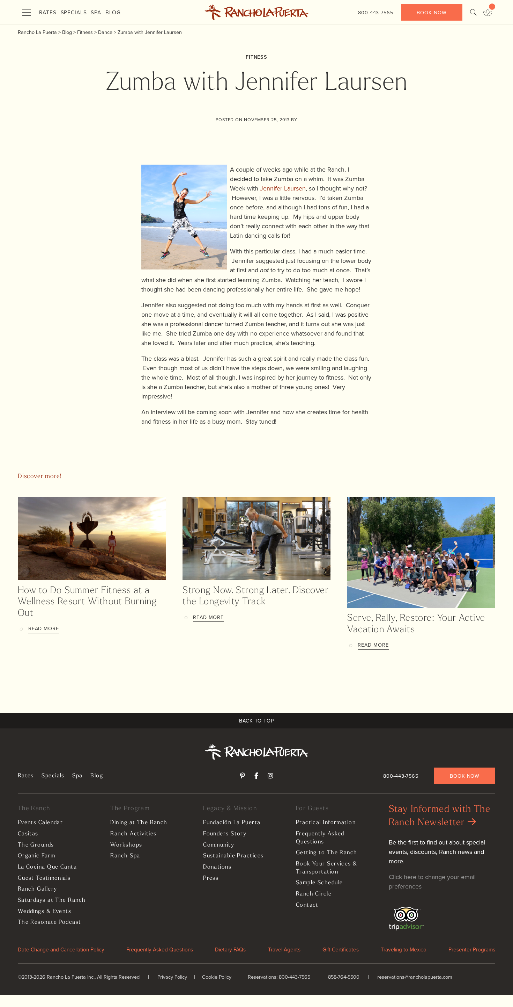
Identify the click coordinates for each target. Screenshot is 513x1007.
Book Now (431, 12)
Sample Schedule (319, 883)
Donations (217, 867)
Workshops (126, 845)
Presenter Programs (471, 949)
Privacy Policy (172, 976)
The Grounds (36, 845)
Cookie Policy (216, 976)
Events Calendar (40, 823)
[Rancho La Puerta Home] (256, 12)
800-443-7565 (375, 12)
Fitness (256, 56)
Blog (113, 12)
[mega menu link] (26, 12)
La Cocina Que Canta (47, 867)
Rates (48, 12)
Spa (96, 12)
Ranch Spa (125, 856)
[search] (473, 12)
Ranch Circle (314, 894)
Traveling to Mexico (403, 949)
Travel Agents (284, 949)
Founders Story (224, 834)
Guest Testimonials (44, 878)
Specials (74, 12)
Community (218, 845)
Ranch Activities (133, 834)
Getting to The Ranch (326, 853)
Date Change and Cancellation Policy (61, 949)
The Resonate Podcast (49, 922)
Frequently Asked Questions (320, 838)
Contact (307, 905)
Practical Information (326, 823)
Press (210, 878)
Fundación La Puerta (231, 823)
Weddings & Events (44, 911)
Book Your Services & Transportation (326, 868)
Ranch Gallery (37, 889)
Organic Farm (36, 856)
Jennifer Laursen (283, 188)
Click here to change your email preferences (432, 881)
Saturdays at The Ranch (52, 900)
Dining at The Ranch (138, 823)
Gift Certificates (340, 949)
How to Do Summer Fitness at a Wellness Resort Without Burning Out (87, 602)
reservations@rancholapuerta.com (414, 976)
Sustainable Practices (233, 856)
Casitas (28, 834)
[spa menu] (487, 12)
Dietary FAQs (230, 949)
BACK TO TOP (256, 720)
